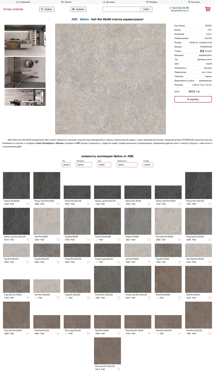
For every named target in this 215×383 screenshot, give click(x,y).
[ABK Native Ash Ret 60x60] (110, 79)
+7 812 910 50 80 (179, 7)
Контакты (195, 2)
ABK (210, 30)
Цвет (100, 161)
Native (84, 19)
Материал (80, 161)
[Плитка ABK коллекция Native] (25, 40)
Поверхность (122, 161)
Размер (146, 161)
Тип (63, 161)
